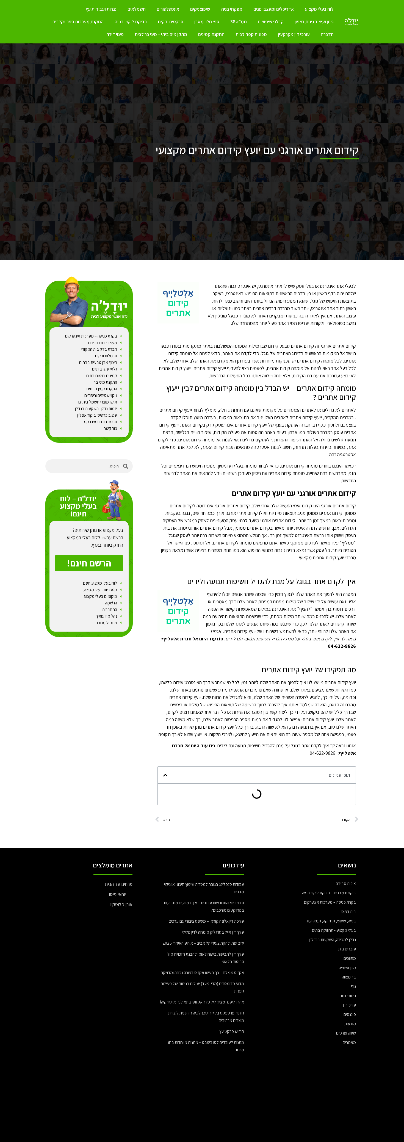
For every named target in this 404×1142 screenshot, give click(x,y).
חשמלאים (137, 9)
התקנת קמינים (211, 34)
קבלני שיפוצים (271, 22)
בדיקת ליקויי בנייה (131, 22)
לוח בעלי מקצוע (319, 9)
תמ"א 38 (238, 22)
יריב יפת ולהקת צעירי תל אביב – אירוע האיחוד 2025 (203, 943)
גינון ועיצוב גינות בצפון (314, 22)
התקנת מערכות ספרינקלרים (78, 22)
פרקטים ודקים (170, 22)
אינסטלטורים (168, 9)
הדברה (327, 34)
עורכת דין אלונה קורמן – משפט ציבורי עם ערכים (206, 921)
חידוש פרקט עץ (231, 1031)
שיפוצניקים (200, 9)
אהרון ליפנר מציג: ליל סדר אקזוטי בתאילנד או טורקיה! (202, 1002)
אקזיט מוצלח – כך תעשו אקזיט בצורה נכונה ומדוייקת (202, 972)
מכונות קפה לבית (251, 34)
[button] (165, 775)
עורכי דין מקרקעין (294, 34)
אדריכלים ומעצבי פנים (273, 9)
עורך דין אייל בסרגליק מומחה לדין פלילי (213, 932)
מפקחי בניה (231, 9)
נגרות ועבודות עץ (101, 9)
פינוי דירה (115, 34)
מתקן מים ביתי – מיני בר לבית (161, 34)
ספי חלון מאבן (206, 22)
